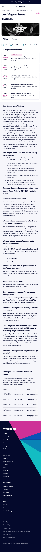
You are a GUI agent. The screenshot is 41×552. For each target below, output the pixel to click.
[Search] (36, 6)
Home (3, 10)
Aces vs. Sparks (12, 258)
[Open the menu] (3, 6)
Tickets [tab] (5, 39)
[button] (5, 44)
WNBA (15, 10)
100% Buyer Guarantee (23, 2)
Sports (9, 10)
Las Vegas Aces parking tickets (25, 298)
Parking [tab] (14, 39)
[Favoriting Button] (37, 13)
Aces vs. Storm (11, 262)
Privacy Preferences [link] (9, 537)
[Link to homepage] (20, 5)
